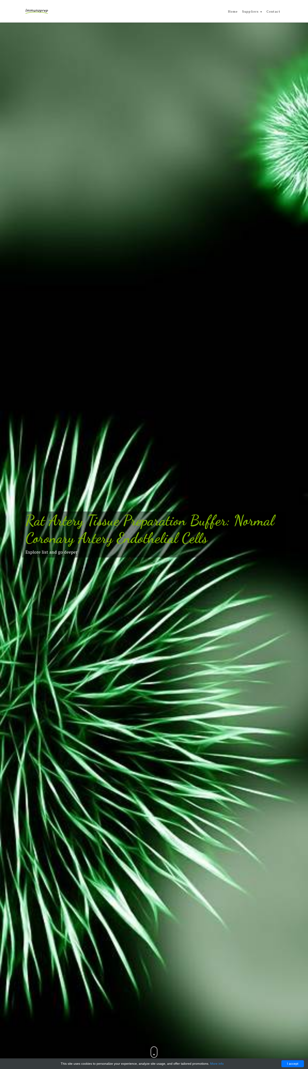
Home (233, 11)
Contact (273, 11)
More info (217, 1063)
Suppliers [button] (251, 11)
